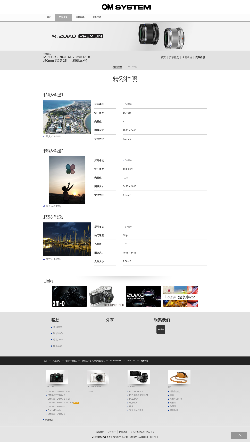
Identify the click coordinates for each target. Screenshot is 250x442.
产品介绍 (56, 361)
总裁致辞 (100, 432)
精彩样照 (117, 66)
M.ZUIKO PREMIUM (138, 395)
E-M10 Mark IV (54, 410)
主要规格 (187, 57)
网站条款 (123, 432)
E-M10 (128, 104)
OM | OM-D (51, 386)
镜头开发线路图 (136, 410)
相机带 (173, 402)
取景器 (173, 406)
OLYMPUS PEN (94, 386)
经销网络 (58, 327)
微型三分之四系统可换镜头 (93, 361)
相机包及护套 (176, 399)
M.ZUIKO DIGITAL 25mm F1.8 (122, 361)
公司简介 (111, 432)
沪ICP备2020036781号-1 (142, 432)
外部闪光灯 (175, 391)
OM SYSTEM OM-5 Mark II (60, 399)
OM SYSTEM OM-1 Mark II (60, 391)
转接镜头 (133, 402)
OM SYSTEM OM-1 (56, 414)
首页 (163, 57)
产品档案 (49, 420)
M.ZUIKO (133, 399)
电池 (172, 395)
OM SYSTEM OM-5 (56, 406)
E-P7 (90, 391)
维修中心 (58, 333)
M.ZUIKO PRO (136, 391)
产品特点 (174, 57)
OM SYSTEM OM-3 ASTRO (60, 402)
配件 (131, 406)
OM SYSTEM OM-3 (56, 395)
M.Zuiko (131, 386)
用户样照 (132, 66)
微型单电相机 (71, 361)
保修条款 (58, 345)
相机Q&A (58, 339)
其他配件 (174, 410)
